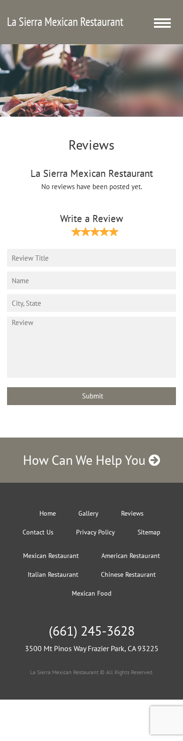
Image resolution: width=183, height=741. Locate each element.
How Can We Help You (86, 460)
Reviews (132, 513)
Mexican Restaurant (51, 555)
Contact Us (38, 532)
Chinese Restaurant (128, 574)
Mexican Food (92, 593)
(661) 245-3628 (92, 630)
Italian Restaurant (53, 574)
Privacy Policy (95, 532)
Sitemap (148, 532)
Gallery (88, 513)
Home (47, 513)
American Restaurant (130, 555)
